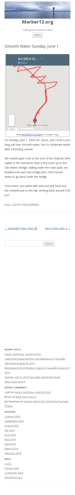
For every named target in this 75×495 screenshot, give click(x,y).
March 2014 (11, 448)
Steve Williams (30, 204)
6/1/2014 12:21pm (32, 134)
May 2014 (10, 439)
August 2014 (12, 425)
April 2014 (10, 444)
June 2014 (10, 435)
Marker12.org (37, 22)
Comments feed (14, 473)
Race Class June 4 (57, 228)
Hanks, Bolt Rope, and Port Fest (23, 354)
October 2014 (12, 416)
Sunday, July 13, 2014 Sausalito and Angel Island (32, 377)
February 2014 (13, 453)
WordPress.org (13, 477)
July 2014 (10, 430)
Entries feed (12, 468)
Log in (8, 463)
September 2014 (14, 421)
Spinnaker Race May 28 (21, 228)
